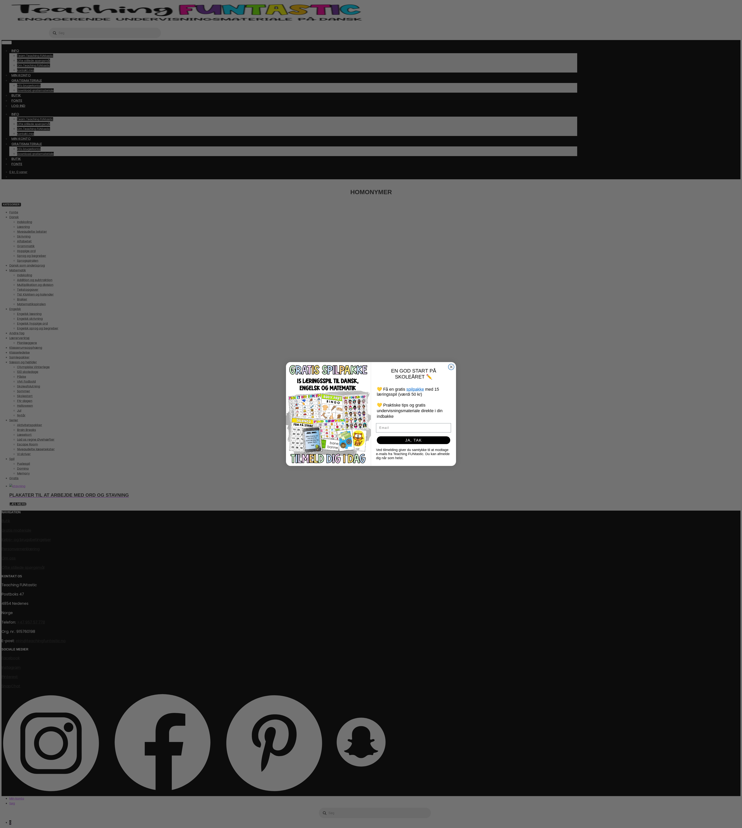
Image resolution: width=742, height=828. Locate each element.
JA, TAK (413, 440)
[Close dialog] (451, 367)
